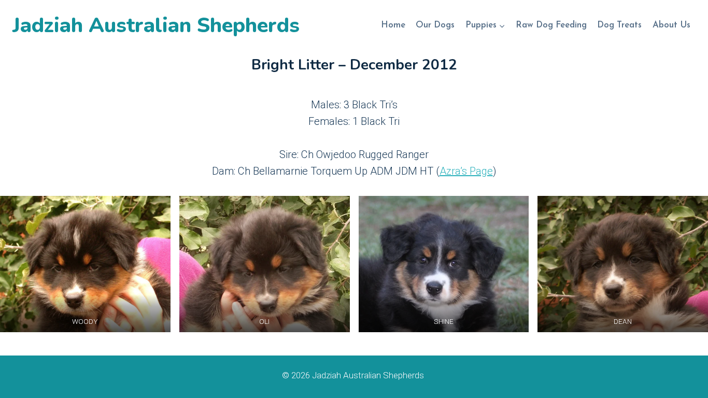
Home (393, 25)
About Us (671, 25)
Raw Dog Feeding (551, 25)
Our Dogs (435, 25)
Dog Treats (619, 25)
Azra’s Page (466, 171)
